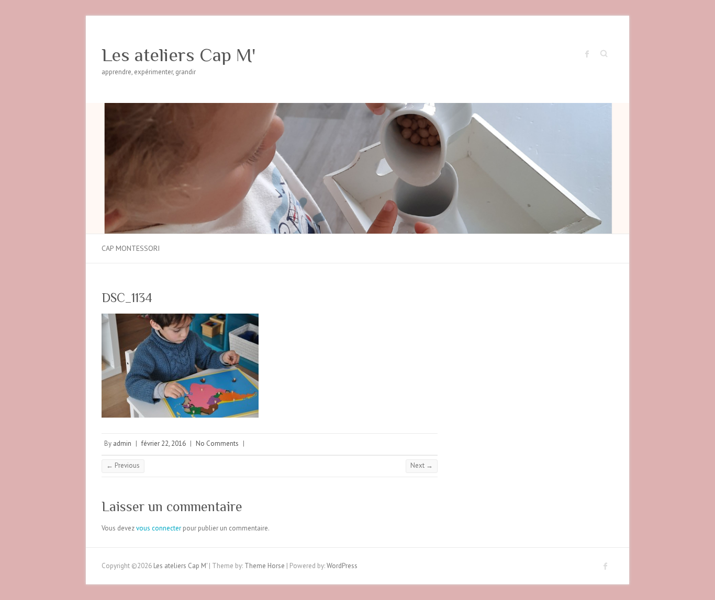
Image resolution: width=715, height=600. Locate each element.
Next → (421, 465)
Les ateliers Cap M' (178, 54)
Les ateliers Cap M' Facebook (587, 54)
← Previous (123, 465)
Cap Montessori (131, 248)
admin (122, 443)
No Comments (217, 443)
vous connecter (158, 528)
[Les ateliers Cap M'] (357, 107)
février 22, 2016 (163, 443)
